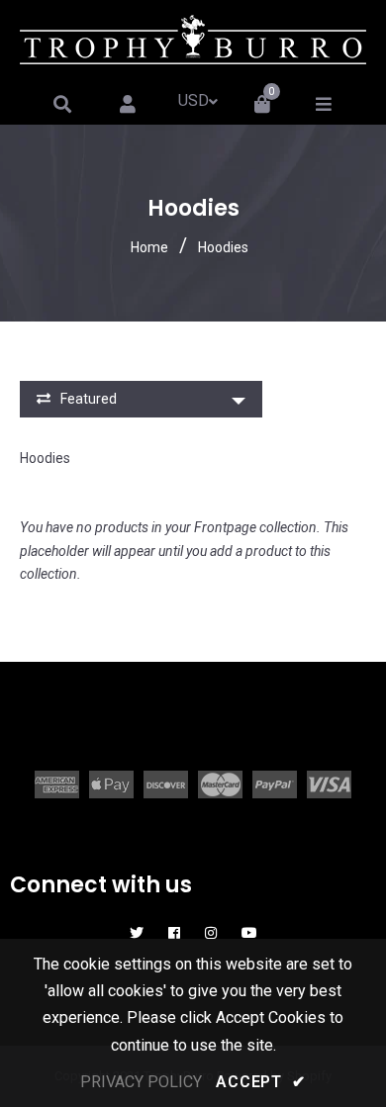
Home (149, 247)
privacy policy (141, 1081)
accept (260, 1081)
